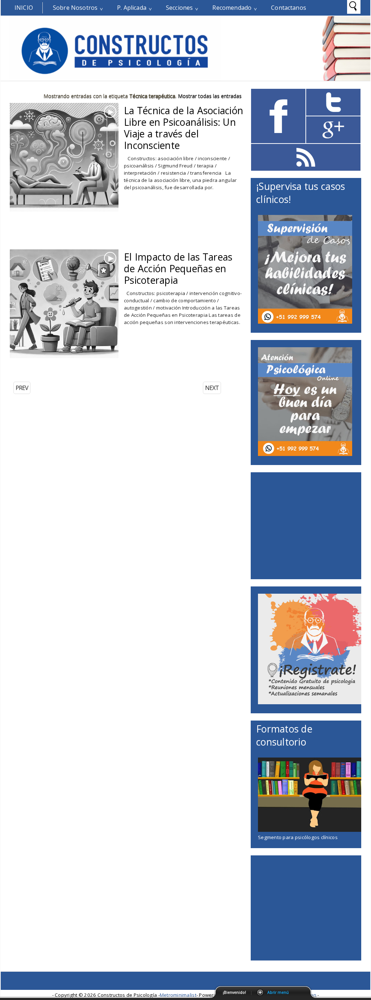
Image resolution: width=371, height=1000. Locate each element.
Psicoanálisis (164, 135)
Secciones (179, 8)
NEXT (212, 388)
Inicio (23, 8)
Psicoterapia (163, 282)
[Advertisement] (94, 237)
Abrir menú (278, 992)
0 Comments (145, 124)
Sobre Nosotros (75, 8)
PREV (22, 388)
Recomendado (231, 8)
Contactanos (288, 8)
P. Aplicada (131, 8)
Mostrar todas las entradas (210, 95)
